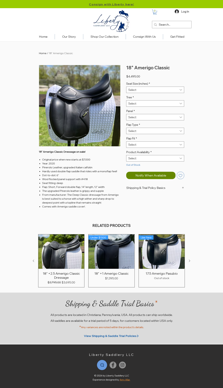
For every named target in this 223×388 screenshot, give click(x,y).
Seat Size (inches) (138, 83)
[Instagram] (122, 365)
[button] (155, 12)
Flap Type (133, 124)
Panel (130, 111)
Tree (130, 97)
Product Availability (139, 152)
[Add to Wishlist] (180, 175)
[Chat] (102, 365)
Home (43, 53)
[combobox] (155, 90)
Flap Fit (131, 138)
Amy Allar (125, 379)
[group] (111, 261)
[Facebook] (113, 365)
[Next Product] (189, 261)
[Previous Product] (33, 261)
